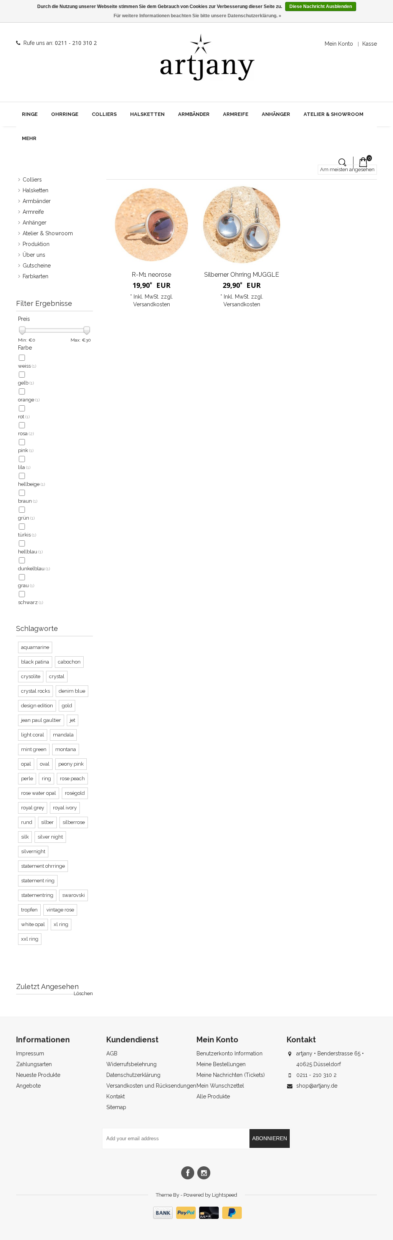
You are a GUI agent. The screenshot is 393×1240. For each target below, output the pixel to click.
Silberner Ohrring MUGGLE (241, 274)
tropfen (29, 910)
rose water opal (38, 793)
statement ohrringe (43, 866)
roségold (75, 793)
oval (45, 764)
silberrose (74, 822)
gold (67, 705)
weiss (27, 366)
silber (47, 822)
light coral (32, 735)
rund (26, 822)
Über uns (34, 255)
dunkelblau (34, 568)
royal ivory (65, 808)
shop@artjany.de (316, 1086)
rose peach (72, 778)
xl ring (61, 924)
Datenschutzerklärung (133, 1075)
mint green (33, 749)
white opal (33, 924)
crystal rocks (35, 691)
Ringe (30, 114)
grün (26, 518)
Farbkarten (35, 276)
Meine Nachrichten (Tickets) (230, 1075)
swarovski (73, 895)
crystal (56, 676)
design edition (37, 705)
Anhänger (276, 114)
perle (27, 778)
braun (27, 501)
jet (72, 720)
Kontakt (115, 1096)
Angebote (28, 1086)
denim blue (72, 691)
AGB (111, 1053)
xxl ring (29, 939)
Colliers (104, 114)
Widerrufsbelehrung (131, 1064)
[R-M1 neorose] (151, 224)
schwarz (30, 602)
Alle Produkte (213, 1096)
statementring (37, 895)
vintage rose (60, 910)
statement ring (37, 880)
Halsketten (147, 114)
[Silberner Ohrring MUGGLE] (241, 224)
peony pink (71, 764)
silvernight (33, 851)
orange (29, 400)
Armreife (235, 114)
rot (24, 416)
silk (25, 837)
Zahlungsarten (34, 1064)
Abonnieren (269, 1138)
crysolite (30, 676)
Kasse (369, 44)
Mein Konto (339, 44)
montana (65, 749)
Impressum (30, 1053)
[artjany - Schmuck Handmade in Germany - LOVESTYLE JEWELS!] (207, 57)
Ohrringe (64, 114)
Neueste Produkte (38, 1075)
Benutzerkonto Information (229, 1053)
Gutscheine (37, 266)
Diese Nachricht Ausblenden (320, 6)
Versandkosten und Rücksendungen (151, 1086)
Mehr (29, 138)
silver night (50, 837)
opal (26, 764)
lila (24, 467)
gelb (26, 383)
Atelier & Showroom (333, 114)
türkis (27, 535)
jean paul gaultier (41, 720)
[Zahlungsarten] (196, 1217)
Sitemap (116, 1107)
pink (25, 450)
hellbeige (31, 484)
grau (26, 585)
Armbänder (194, 114)
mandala (63, 735)
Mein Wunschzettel (220, 1086)
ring (46, 778)
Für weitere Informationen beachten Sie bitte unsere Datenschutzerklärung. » (197, 15)
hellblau (30, 552)
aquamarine (35, 647)
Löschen (83, 993)
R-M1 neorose (151, 274)
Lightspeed (224, 1195)
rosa (26, 433)
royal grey (32, 808)
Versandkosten (151, 304)
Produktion (36, 244)
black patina (35, 662)
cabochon (69, 662)
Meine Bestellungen (221, 1064)
